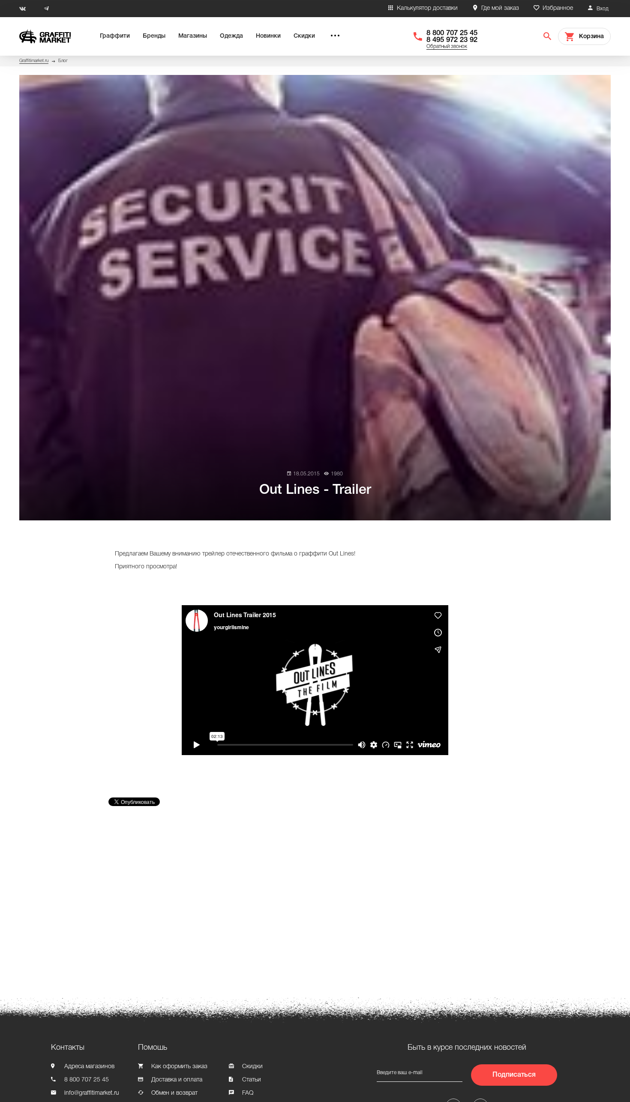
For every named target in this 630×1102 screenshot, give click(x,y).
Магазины (192, 36)
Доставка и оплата (176, 1080)
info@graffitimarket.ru (91, 1093)
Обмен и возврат (174, 1093)
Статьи (251, 1080)
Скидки (304, 36)
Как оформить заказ (179, 1066)
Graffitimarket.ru (33, 61)
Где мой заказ (500, 8)
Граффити (115, 36)
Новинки (268, 36)
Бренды (154, 36)
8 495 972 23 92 (451, 40)
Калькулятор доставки (427, 8)
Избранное (558, 8)
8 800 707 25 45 (451, 33)
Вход (603, 8)
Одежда (231, 36)
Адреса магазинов (89, 1066)
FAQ (247, 1093)
